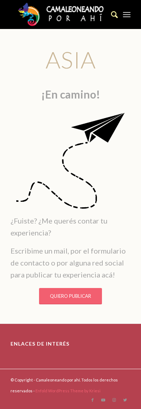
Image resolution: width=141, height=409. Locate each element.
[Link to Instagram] (114, 400)
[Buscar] (111, 14)
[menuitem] (111, 14)
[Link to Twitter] (125, 400)
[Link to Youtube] (103, 400)
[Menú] (127, 14)
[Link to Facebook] (92, 400)
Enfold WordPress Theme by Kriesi (68, 390)
